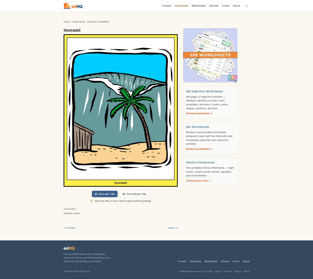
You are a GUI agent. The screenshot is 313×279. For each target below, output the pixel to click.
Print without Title (136, 194)
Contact (227, 271)
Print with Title (107, 194)
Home (67, 21)
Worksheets (199, 5)
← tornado (70, 227)
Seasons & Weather (98, 21)
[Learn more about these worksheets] (210, 55)
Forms (225, 5)
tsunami (120, 183)
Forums (166, 5)
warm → (173, 227)
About (236, 5)
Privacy (237, 271)
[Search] (247, 6)
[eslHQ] (69, 248)
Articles (214, 5)
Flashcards (181, 5)
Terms (246, 271)
